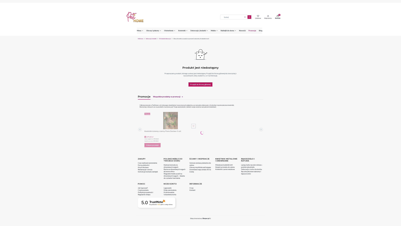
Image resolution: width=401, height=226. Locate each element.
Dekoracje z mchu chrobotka (251, 169)
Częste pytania (143, 190)
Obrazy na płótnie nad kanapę (200, 167)
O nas (191, 188)
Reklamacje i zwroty (145, 169)
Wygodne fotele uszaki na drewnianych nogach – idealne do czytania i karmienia (174, 176)
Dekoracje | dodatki (151, 38)
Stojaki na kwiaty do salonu (225, 167)
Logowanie (167, 188)
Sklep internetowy (199, 218)
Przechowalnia (169, 192)
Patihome (140, 38)
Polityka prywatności (145, 192)
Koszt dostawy (143, 167)
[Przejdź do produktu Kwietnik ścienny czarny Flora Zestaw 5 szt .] (170, 120)
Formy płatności (143, 165)
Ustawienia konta (170, 194)
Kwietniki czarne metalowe (225, 169)
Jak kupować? (143, 188)
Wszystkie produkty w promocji (166, 97)
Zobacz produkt (152, 145)
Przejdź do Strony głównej (200, 84)
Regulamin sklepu (144, 194)
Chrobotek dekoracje (165, 38)
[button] (249, 17)
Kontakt (192, 190)
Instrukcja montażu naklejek (148, 172)
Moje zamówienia (170, 190)
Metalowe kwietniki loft (224, 165)
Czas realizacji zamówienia (147, 163)
